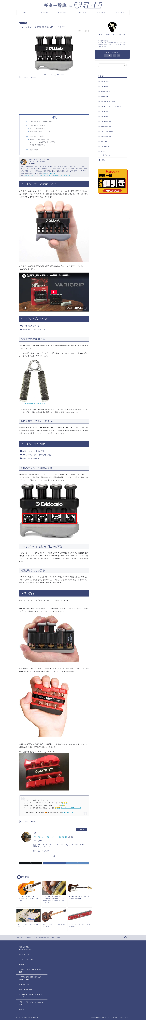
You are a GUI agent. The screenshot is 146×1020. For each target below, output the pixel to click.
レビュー (104, 160)
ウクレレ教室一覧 (107, 131)
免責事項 (22, 964)
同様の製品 (34, 150)
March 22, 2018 (67, 812)
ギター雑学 (105, 116)
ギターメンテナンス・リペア (111, 106)
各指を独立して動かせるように (40, 131)
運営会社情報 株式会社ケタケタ (25, 948)
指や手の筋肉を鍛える (37, 128)
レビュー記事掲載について (28, 989)
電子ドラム (106, 155)
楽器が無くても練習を (37, 145)
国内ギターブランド (108, 91)
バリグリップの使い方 (38, 125)
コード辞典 (82, 13)
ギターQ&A (105, 146)
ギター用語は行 (25, 77)
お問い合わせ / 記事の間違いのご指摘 (31, 971)
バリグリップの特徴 (37, 136)
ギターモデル (105, 86)
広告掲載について (25, 984)
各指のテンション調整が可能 (39, 139)
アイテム (34, 77)
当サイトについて (25, 954)
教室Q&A (104, 141)
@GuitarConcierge (49, 173)
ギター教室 (101, 13)
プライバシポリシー (26, 959)
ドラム (103, 151)
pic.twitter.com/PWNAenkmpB (70, 808)
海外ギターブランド (108, 96)
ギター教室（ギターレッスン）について (31, 996)
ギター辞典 (37, 837)
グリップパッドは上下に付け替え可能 (42, 142)
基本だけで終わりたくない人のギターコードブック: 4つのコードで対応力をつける (49, 175)
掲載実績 (22, 1009)
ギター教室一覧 (106, 121)
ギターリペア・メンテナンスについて (31, 1003)
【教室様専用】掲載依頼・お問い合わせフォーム (31, 978)
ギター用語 (45, 13)
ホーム (25, 13)
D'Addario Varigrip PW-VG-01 (54, 75)
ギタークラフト (63, 13)
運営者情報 (104, 41)
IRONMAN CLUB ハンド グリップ (35, 403)
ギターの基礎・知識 (108, 101)
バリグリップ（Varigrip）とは (41, 121)
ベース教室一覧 (106, 126)
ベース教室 (120, 13)
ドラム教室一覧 (106, 136)
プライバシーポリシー (24, 1017)
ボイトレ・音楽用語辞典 (59, 837)
